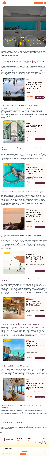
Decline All (6, 453)
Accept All (22, 453)
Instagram (19, 440)
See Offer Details (39, 97)
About (28, 440)
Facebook (19, 443)
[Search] (45, 3)
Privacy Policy (25, 451)
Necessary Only (14, 453)
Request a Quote (39, 2)
